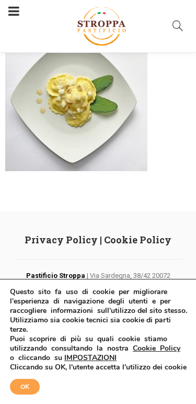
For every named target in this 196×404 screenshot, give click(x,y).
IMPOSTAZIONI (90, 358)
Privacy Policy (61, 239)
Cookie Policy (137, 239)
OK (24, 387)
